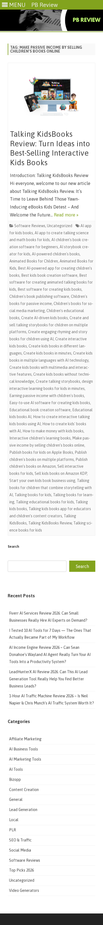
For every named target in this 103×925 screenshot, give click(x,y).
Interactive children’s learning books (40, 438)
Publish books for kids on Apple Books (41, 452)
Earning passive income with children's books (46, 395)
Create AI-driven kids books (44, 318)
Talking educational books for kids (45, 502)
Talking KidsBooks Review (50, 523)
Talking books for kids (33, 495)
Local (13, 820)
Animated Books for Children (33, 261)
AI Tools (16, 769)
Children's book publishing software (39, 296)
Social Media (20, 850)
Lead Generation (23, 809)
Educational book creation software (40, 410)
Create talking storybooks (58, 381)
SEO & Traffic (20, 840)
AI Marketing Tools (25, 759)
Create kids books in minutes (47, 353)
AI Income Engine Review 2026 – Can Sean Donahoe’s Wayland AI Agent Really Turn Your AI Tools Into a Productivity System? (50, 654)
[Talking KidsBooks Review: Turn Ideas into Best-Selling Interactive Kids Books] (51, 97)
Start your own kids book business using (42, 480)
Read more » (66, 214)
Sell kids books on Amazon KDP (61, 473)
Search (13, 546)
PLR (12, 830)
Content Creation (24, 789)
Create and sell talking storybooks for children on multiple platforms (49, 325)
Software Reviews (29, 226)
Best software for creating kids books (50, 289)
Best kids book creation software (49, 275)
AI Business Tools (23, 749)
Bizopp (15, 779)
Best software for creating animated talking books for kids (51, 282)
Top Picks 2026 (21, 870)
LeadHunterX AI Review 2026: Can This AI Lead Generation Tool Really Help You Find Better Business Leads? (48, 679)
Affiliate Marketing (25, 739)
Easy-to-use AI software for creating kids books (49, 403)
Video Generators (24, 890)
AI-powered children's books (56, 254)
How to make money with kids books (53, 431)
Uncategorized (59, 226)
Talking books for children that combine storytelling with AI (50, 487)
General (16, 799)
